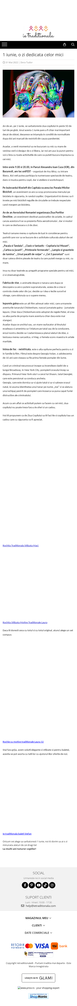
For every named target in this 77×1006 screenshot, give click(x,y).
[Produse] (5, 45)
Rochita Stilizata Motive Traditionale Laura (25, 622)
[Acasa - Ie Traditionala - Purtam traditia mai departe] (38, 32)
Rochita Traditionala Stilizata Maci (21, 545)
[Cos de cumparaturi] (64, 44)
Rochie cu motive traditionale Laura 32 (23, 742)
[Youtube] (38, 885)
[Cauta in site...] (73, 44)
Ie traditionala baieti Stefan (17, 834)
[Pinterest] (32, 885)
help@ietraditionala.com (40, 906)
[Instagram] (52, 885)
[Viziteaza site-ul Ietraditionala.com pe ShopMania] (38, 996)
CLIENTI (37, 925)
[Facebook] (25, 885)
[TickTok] (45, 885)
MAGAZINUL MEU (37, 918)
